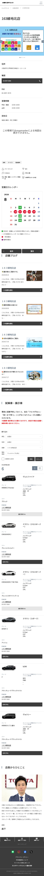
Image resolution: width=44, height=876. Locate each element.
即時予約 (5, 562)
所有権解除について (22, 860)
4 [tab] (25, 57)
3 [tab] (23, 57)
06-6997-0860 (7, 81)
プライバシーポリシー (22, 857)
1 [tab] (20, 57)
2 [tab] (21, 57)
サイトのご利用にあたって (22, 862)
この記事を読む (8, 290)
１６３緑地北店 (6, 507)
